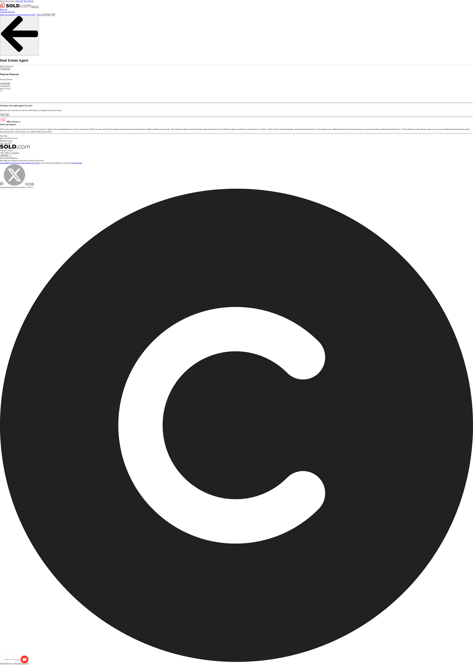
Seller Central (5, 15)
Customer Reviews (7, 12)
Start (47, 15)
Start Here (5, 156)
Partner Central (29, 15)
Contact (3, 163)
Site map (10, 163)
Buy (2, 115)
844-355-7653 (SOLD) (25, 1)
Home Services (17, 15)
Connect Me (5, 69)
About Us (35, 7)
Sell (7, 115)
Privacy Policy (33, 163)
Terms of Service (21, 163)
